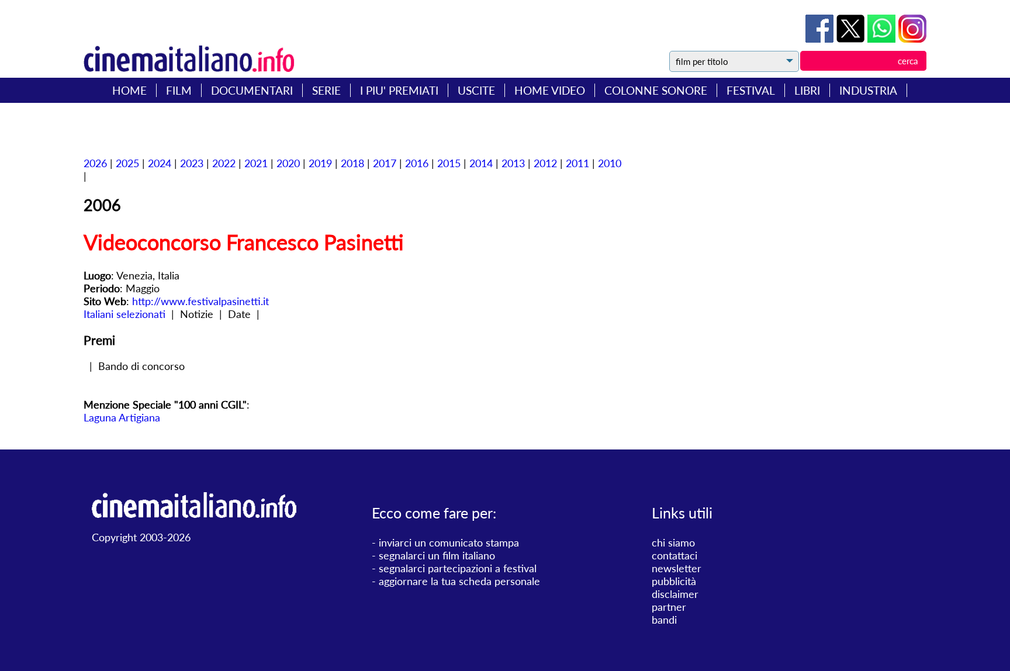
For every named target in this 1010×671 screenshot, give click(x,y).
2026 (95, 163)
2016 (416, 163)
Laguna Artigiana (122, 417)
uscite (476, 90)
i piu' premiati (399, 90)
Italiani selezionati (124, 313)
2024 (159, 163)
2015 (449, 163)
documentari (252, 90)
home (129, 90)
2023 (191, 163)
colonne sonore (655, 90)
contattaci (674, 555)
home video (549, 90)
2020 (288, 163)
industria (868, 90)
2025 (127, 163)
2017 (384, 163)
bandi (664, 619)
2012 (545, 163)
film (179, 90)
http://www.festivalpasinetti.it (200, 301)
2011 (577, 163)
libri (807, 90)
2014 (481, 163)
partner (669, 606)
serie (326, 90)
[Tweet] (851, 38)
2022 (224, 163)
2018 (352, 163)
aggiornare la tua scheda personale (459, 581)
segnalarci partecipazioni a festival (458, 568)
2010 (609, 163)
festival (751, 90)
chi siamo (673, 542)
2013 (513, 163)
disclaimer (675, 593)
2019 (320, 163)
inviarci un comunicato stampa (449, 542)
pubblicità (674, 581)
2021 (256, 163)
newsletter (676, 568)
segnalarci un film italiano (437, 555)
